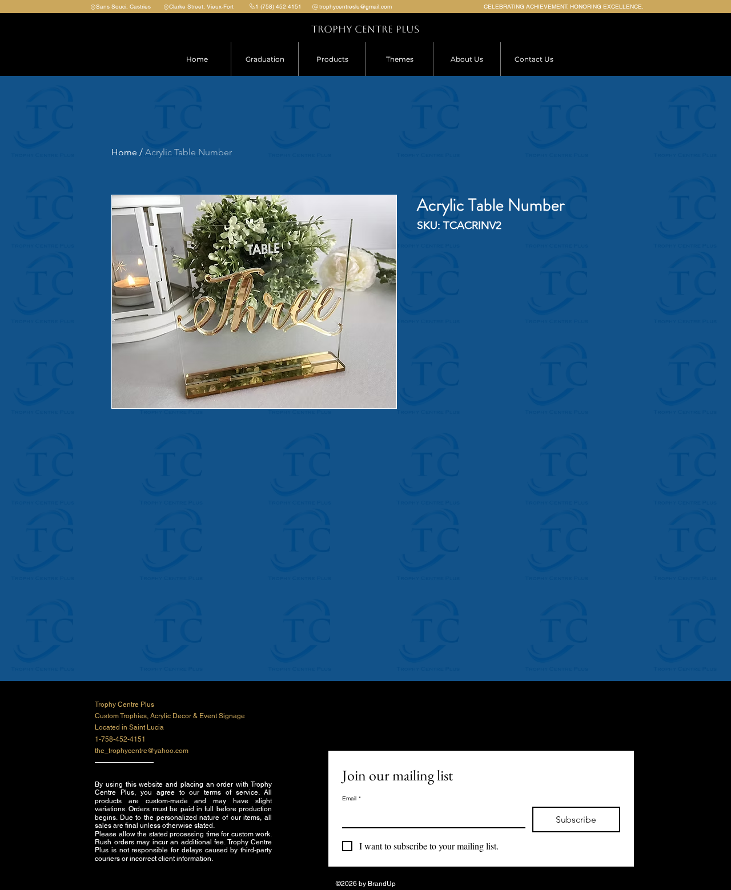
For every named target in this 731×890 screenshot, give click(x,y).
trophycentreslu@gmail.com (355, 6)
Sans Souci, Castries (123, 6)
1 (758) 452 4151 (278, 6)
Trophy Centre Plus (365, 29)
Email (351, 798)
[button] (332, 59)
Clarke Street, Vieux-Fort (201, 6)
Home (124, 152)
